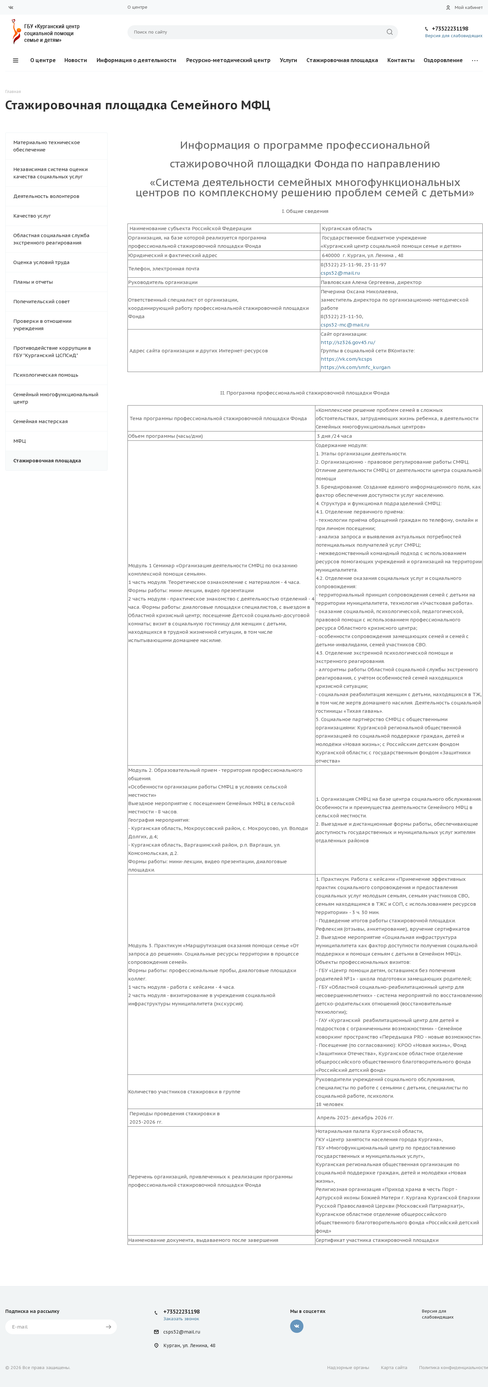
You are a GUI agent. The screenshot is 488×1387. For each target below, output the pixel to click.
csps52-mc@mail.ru (345, 325)
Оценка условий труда (41, 262)
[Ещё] (474, 60)
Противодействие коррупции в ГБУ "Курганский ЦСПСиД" (52, 351)
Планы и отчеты (33, 282)
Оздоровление (443, 60)
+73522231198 (450, 28)
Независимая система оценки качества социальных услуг (50, 173)
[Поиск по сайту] (389, 32)
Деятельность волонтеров (46, 196)
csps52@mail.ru (340, 273)
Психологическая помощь (45, 375)
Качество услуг (32, 216)
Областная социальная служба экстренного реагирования (51, 239)
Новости (75, 60)
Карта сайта (394, 1367)
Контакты (401, 60)
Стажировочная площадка (342, 60)
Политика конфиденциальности (453, 1367)
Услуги (288, 60)
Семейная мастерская (40, 421)
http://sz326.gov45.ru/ (348, 342)
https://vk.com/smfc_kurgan (355, 367)
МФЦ (19, 441)
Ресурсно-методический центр (228, 60)
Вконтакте (11, 7)
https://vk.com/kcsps (346, 359)
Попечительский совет (41, 301)
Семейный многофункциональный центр (55, 398)
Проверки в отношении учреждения (42, 324)
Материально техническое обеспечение (46, 146)
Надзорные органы (348, 1367)
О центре (137, 7)
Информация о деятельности (136, 60)
